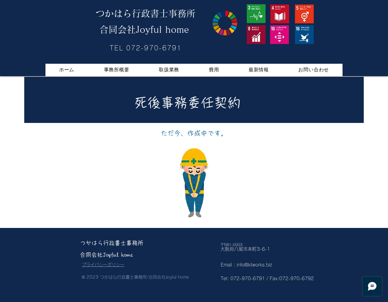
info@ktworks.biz (254, 265)
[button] (169, 70)
